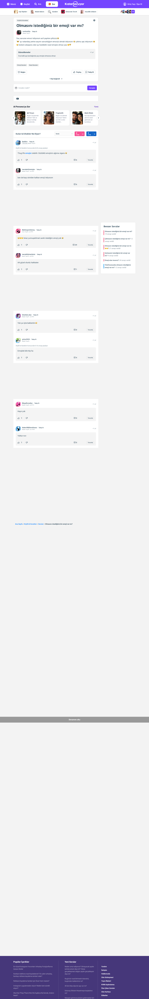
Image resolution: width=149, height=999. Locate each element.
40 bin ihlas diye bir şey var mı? (76, 986)
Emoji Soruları (21, 65)
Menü (13, 4)
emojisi (28, 153)
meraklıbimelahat (28, 254)
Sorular (41, 524)
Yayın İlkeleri (106, 981)
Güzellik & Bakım (90, 12)
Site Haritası (106, 992)
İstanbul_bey (26, 315)
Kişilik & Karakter (22, 20)
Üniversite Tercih (71, 12)
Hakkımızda (105, 974)
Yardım (104, 966)
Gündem (55, 12)
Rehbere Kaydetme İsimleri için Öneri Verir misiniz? (31, 981)
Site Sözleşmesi (107, 977)
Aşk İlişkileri (23, 12)
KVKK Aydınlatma (107, 985)
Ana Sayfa (19, 524)
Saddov (24, 142)
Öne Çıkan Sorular (108, 988)
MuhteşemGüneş (28, 230)
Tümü (96, 107)
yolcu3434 (26, 339)
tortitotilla (26, 31)
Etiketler (104, 995)
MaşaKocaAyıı (27, 403)
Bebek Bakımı (39, 12)
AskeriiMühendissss (29, 427)
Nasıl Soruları (33, 65)
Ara (39, 4)
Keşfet (27, 4)
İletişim (104, 970)
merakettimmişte (28, 169)
